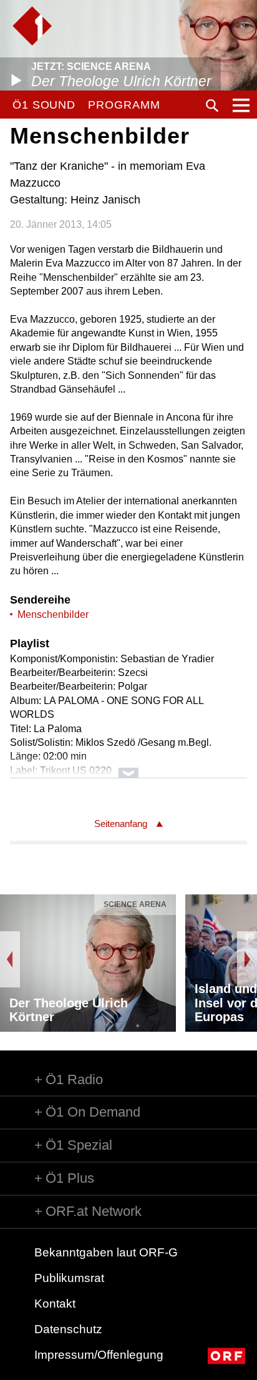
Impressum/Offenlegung (98, 1354)
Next (247, 959)
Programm (124, 105)
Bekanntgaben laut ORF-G (106, 1252)
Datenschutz (68, 1329)
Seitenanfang (120, 823)
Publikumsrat (69, 1278)
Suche (212, 105)
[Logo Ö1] (32, 26)
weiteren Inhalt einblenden (128, 766)
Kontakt (54, 1303)
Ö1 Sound (43, 105)
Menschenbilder (53, 614)
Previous (10, 959)
